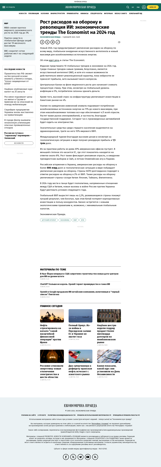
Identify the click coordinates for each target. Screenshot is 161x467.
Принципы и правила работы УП (126, 415)
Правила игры (72, 14)
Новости (23, 14)
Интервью (108, 14)
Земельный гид (135, 14)
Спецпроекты (96, 14)
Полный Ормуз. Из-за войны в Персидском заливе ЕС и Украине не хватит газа (80, 331)
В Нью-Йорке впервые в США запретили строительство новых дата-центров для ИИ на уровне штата (79, 275)
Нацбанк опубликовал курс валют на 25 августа (18, 90)
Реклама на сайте (28, 415)
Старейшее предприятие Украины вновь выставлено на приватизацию (18, 112)
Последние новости (14, 69)
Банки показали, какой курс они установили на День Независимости (108, 370)
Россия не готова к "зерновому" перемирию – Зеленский (17, 135)
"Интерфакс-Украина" (99, 424)
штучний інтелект (49, 220)
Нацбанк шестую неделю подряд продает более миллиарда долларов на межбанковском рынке (106, 334)
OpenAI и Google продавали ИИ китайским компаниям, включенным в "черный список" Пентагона (79, 293)
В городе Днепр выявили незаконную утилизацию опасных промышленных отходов (17, 124)
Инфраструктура (58, 14)
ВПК (82, 220)
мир (75, 220)
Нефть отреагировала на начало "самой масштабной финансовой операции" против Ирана (50, 334)
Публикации (33, 14)
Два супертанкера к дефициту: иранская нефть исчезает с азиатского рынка (80, 370)
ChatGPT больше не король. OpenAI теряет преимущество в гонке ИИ (75, 284)
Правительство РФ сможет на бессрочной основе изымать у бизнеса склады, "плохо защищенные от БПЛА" (18, 78)
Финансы (84, 14)
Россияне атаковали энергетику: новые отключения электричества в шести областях (51, 371)
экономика (64, 220)
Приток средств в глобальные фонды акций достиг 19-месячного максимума (17, 42)
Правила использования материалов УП (94, 415)
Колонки (45, 14)
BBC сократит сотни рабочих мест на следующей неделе (18, 53)
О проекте (42, 415)
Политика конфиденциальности (61, 415)
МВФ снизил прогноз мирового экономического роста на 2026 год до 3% (18, 30)
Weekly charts (121, 14)
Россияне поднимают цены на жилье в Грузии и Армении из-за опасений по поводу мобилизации (18, 101)
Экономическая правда (50, 37)
